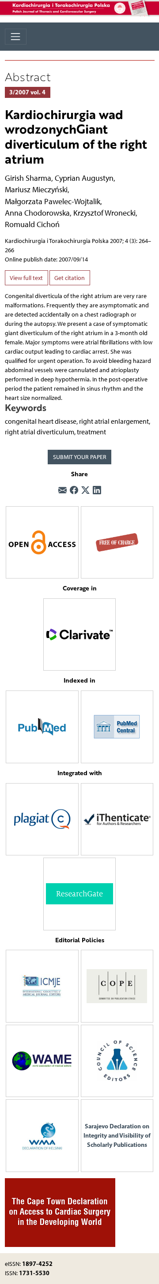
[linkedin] (97, 490)
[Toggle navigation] (15, 36)
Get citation (69, 278)
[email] (62, 490)
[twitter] (85, 490)
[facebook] (74, 490)
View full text (26, 278)
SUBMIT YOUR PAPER (79, 457)
